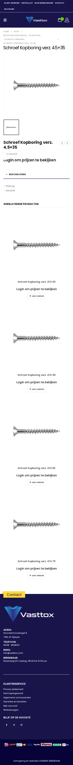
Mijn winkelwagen (44, 3)
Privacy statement (13, 689)
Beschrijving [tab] (17, 174)
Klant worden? (12, 3)
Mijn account (10, 705)
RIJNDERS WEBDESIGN (49, 761)
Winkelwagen (11, 709)
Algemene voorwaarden (17, 697)
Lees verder (38, 296)
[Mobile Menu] (6, 20)
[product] (36, 245)
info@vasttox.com (13, 653)
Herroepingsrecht (13, 693)
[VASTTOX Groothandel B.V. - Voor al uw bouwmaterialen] (36, 20)
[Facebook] (6, 725)
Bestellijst (27, 3)
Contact (59, 3)
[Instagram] (21, 725)
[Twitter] (14, 725)
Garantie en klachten (14, 701)
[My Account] (67, 20)
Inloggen (9, 9)
